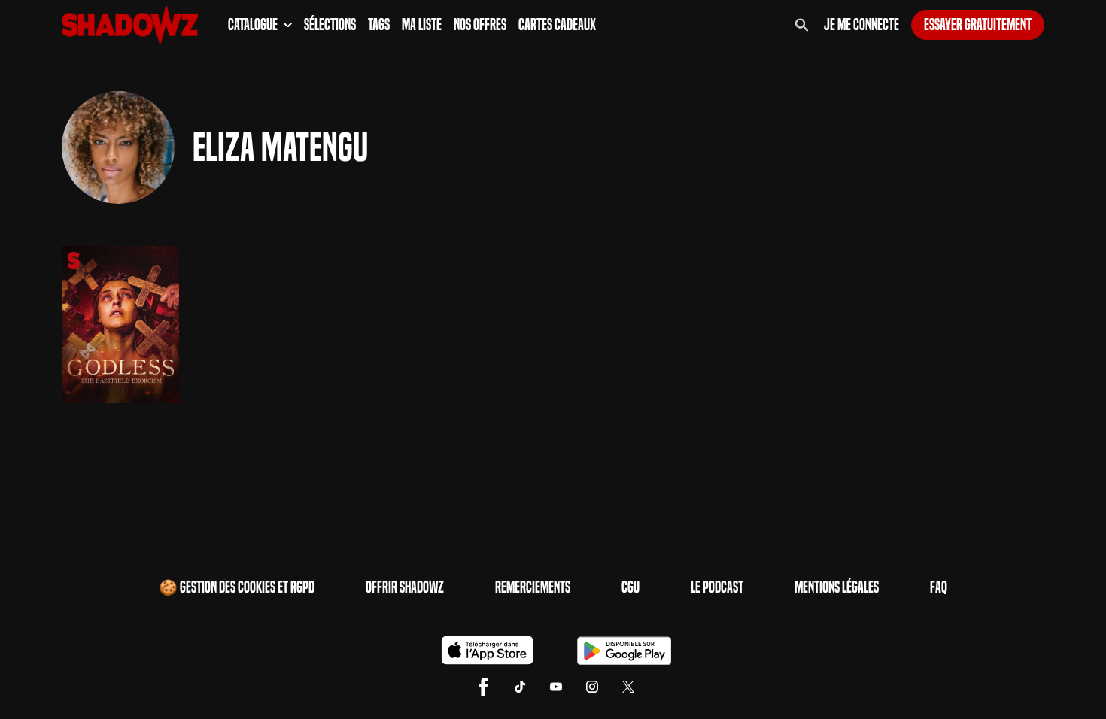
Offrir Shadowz (405, 587)
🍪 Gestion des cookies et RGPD (236, 587)
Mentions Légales (837, 587)
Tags (379, 25)
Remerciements (532, 587)
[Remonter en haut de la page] (1037, 680)
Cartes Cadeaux (557, 25)
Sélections (330, 25)
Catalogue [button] (253, 25)
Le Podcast (717, 587)
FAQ (938, 587)
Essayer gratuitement (978, 25)
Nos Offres (480, 25)
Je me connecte (861, 25)
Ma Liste (422, 25)
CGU (630, 587)
